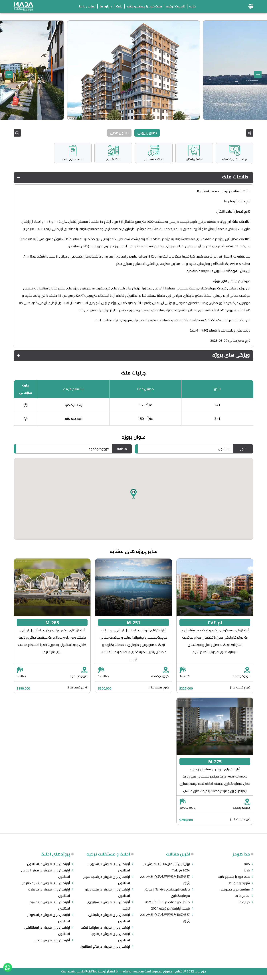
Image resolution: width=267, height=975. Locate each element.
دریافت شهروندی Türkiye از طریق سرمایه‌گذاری (167, 892)
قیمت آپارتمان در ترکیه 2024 (170, 908)
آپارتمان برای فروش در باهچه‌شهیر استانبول (106, 880)
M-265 (52, 622)
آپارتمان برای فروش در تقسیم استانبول (50, 905)
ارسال (44, 526)
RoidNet (91, 971)
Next (9, 74)
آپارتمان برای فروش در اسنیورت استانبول (109, 867)
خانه (192, 6)
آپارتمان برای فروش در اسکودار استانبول (49, 918)
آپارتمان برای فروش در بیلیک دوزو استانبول (107, 892)
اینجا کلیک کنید (73, 405)
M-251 (133, 622)
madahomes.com (132, 971)
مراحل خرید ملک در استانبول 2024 (167, 902)
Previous (258, 74)
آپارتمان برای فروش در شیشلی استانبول (109, 918)
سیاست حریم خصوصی (234, 889)
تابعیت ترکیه (175, 6)
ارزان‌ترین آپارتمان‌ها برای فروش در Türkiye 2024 (166, 867)
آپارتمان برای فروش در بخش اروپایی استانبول (45, 873)
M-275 (215, 761)
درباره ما (106, 6)
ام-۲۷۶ (215, 622)
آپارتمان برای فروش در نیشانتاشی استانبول (47, 930)
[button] (250, 6)
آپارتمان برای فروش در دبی (51, 940)
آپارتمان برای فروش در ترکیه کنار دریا (45, 883)
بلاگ (119, 6)
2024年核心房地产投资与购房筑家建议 (165, 880)
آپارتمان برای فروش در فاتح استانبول (105, 946)
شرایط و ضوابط (239, 883)
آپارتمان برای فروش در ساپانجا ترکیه (105, 927)
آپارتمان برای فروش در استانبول (48, 864)
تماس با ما (87, 6)
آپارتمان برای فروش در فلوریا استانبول (110, 937)
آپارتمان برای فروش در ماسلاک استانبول (49, 892)
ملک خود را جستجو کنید (144, 6)
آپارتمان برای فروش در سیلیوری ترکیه (108, 905)
